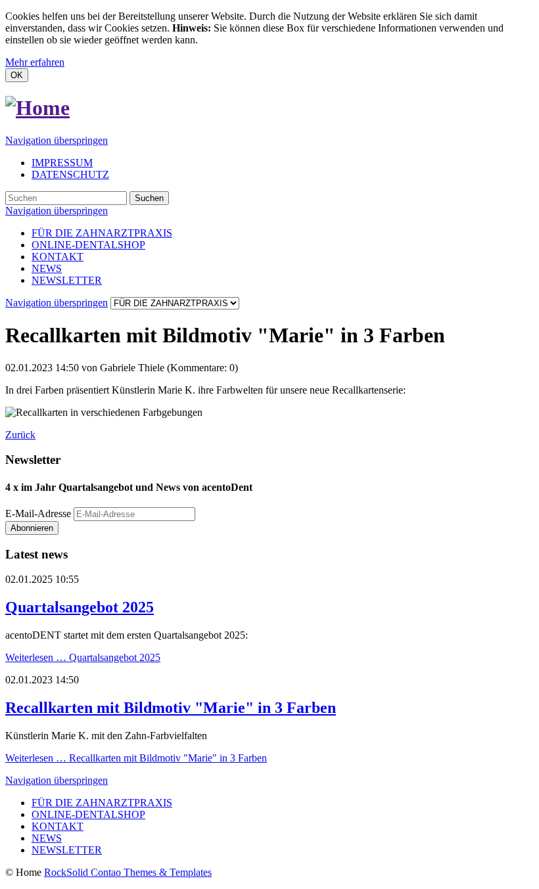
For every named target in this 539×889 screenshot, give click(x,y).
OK (17, 75)
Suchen (149, 198)
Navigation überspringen (56, 140)
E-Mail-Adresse (38, 513)
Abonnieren (32, 528)
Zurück (20, 434)
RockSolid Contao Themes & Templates (128, 872)
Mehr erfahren (34, 62)
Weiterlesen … (82, 657)
